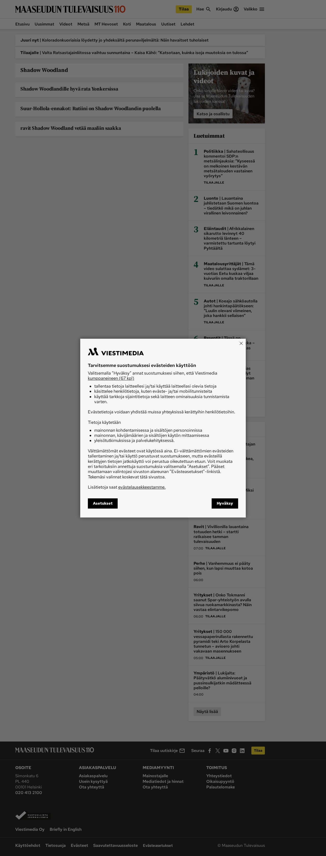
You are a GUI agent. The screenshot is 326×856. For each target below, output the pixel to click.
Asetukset (103, 503)
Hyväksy (225, 503)
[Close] (241, 343)
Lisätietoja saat (127, 487)
